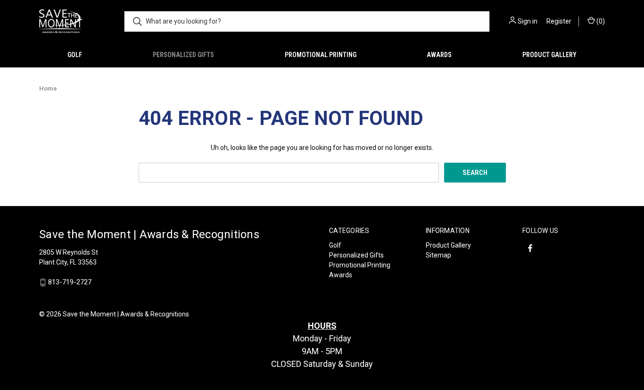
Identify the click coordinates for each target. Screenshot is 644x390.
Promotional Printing (320, 54)
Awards (439, 54)
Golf (74, 54)
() (600, 21)
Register (558, 21)
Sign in (527, 21)
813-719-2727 (69, 282)
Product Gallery (549, 54)
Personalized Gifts (183, 54)
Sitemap (438, 255)
